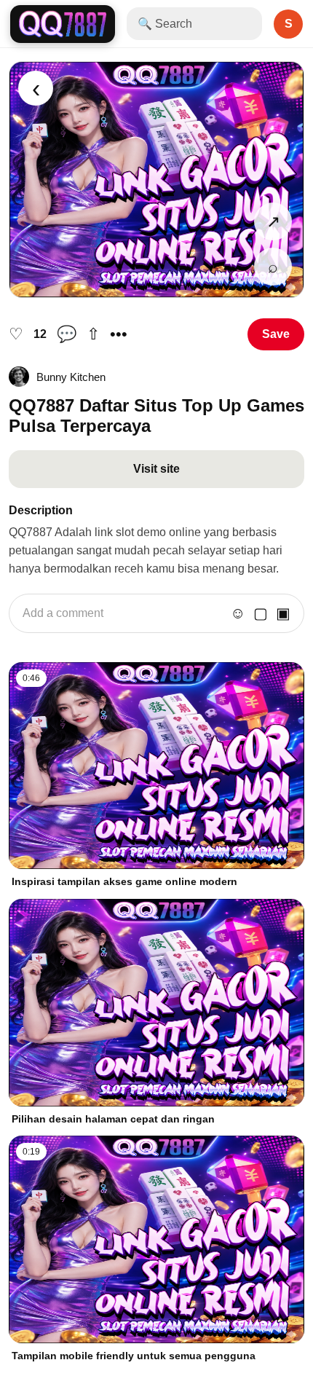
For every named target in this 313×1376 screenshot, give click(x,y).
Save (276, 334)
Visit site (156, 469)
